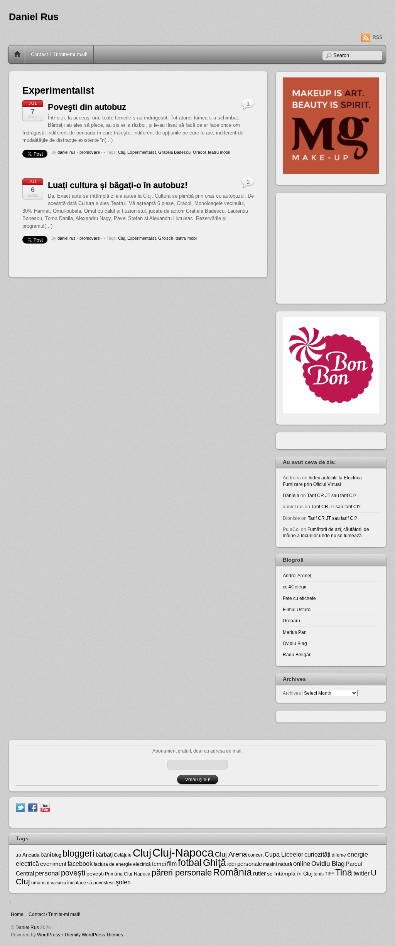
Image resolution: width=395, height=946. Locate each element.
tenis (319, 874)
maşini (270, 864)
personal (47, 873)
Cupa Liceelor (284, 854)
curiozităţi (317, 854)
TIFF (329, 874)
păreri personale (182, 872)
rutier (259, 873)
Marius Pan (295, 632)
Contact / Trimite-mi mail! (59, 54)
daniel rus (66, 152)
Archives (292, 693)
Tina (343, 872)
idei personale (244, 864)
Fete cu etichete (299, 598)
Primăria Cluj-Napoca (127, 874)
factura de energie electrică (122, 864)
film (172, 863)
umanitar (40, 883)
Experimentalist (141, 152)
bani (46, 855)
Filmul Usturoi (297, 609)
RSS (377, 37)
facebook (80, 863)
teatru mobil (219, 152)
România (232, 872)
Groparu (291, 620)
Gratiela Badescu (174, 152)
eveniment (53, 864)
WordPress (48, 934)
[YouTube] (45, 807)
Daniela (291, 495)
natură (285, 864)
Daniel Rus (34, 17)
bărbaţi (104, 854)
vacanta (58, 882)
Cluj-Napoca (183, 852)
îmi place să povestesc (91, 882)
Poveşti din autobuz (87, 107)
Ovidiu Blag (295, 643)
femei (159, 864)
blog (56, 855)
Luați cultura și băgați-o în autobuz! (117, 185)
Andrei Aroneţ (297, 575)
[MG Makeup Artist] (331, 172)
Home (17, 54)
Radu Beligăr (297, 654)
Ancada (30, 855)
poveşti (73, 873)
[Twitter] (20, 807)
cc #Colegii (294, 586)
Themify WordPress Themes (93, 934)
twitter (361, 873)
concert (255, 855)
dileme (339, 855)
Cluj (121, 152)
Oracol (199, 152)
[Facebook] (32, 807)
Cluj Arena (231, 854)
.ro (18, 855)
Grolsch (165, 238)
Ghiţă (214, 862)
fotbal (190, 862)
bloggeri (78, 854)
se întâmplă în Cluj (289, 873)
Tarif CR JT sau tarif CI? (331, 495)
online (301, 863)
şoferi (123, 882)
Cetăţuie (123, 855)
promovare (89, 152)
